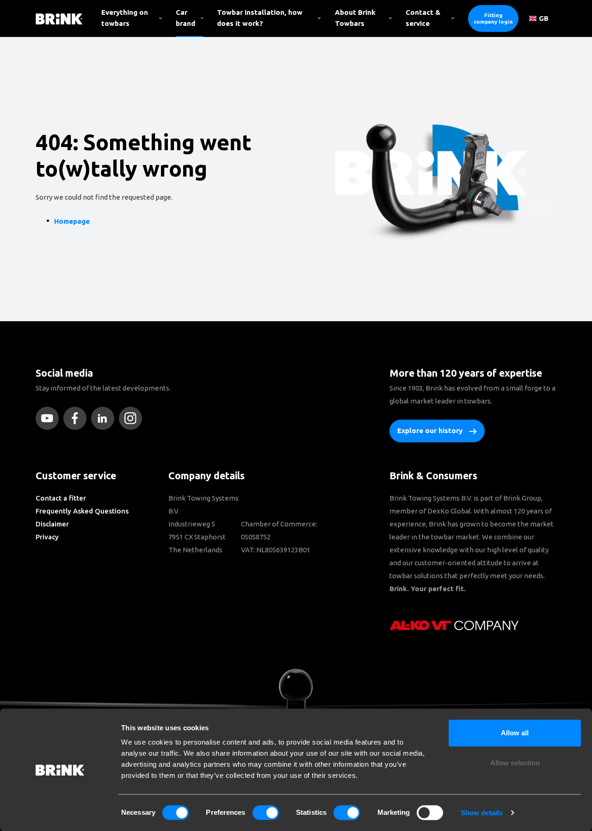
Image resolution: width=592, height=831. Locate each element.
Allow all (515, 733)
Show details (482, 813)
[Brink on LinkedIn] (105, 418)
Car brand (185, 17)
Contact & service (423, 17)
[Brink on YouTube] (49, 418)
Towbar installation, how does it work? (259, 17)
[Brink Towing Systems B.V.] (59, 18)
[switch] (266, 812)
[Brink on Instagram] (133, 418)
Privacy (47, 537)
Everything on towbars (124, 17)
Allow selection (515, 763)
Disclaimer (52, 524)
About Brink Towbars (355, 17)
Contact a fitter (61, 498)
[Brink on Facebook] (77, 418)
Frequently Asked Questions (82, 511)
